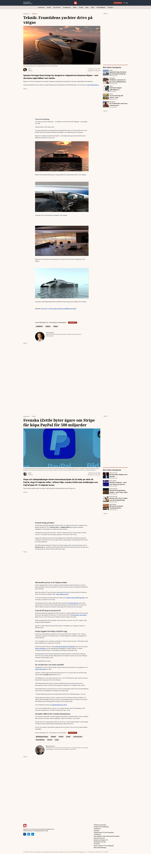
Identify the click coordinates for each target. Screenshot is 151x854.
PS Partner (97, 844)
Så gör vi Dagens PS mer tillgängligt (104, 845)
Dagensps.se (26, 13)
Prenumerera (117, 2)
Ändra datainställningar (100, 847)
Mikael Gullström (50, 746)
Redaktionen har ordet (100, 842)
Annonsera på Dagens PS (101, 840)
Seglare (48, 326)
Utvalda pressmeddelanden (101, 827)
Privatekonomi (67, 7)
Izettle (68, 736)
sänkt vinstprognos (40, 669)
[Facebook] (24, 834)
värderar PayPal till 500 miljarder (75, 597)
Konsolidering (40, 740)
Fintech (34, 416)
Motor (87, 7)
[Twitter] (28, 834)
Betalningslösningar (42, 736)
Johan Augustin (50, 332)
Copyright (96, 830)
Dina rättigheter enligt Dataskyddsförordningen (106, 836)
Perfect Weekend (101, 7)
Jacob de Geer (77, 736)
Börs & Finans (57, 7)
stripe (57, 740)
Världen (49, 7)
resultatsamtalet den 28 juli (59, 705)
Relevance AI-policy (99, 838)
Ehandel (53, 736)
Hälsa (92, 7)
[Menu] (127, 3)
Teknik (74, 7)
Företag (81, 7)
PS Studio (110, 7)
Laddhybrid (39, 326)
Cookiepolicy (97, 834)
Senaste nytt (41, 7)
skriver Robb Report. (93, 85)
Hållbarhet (34, 13)
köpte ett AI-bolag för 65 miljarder (65, 646)
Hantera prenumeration (100, 825)
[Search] (124, 3)
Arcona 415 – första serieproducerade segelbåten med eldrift (58, 308)
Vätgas (55, 326)
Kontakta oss (97, 828)
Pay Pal (49, 740)
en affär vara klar (73, 603)
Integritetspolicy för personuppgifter (104, 832)
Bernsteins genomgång (80, 615)
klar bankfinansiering (62, 594)
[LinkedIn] (32, 834)
